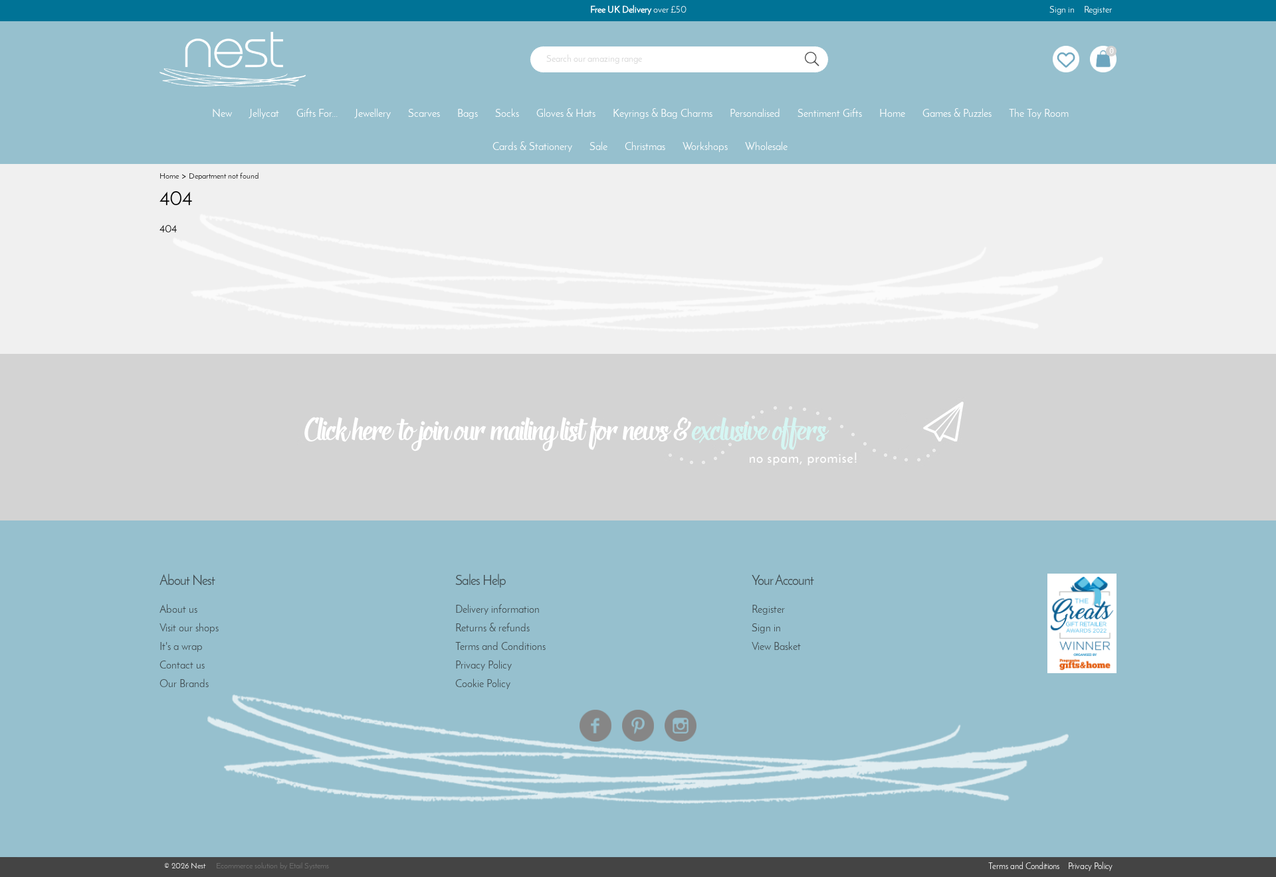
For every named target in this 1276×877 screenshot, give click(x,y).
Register (1098, 10)
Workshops (705, 147)
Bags (467, 114)
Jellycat (264, 114)
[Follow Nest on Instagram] (680, 726)
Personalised (755, 114)
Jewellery (373, 114)
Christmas (645, 147)
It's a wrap (181, 647)
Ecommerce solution (247, 866)
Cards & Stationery (532, 147)
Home (892, 114)
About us (178, 610)
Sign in (1062, 10)
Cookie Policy (482, 684)
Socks (507, 114)
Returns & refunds (492, 628)
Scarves (424, 114)
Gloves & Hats (565, 114)
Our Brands (184, 684)
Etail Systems (309, 866)
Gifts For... (317, 114)
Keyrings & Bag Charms (662, 114)
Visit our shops (189, 628)
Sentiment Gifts (830, 114)
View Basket (776, 647)
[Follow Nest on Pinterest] (638, 726)
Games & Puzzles (957, 114)
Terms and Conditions (500, 647)
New (222, 114)
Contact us (182, 666)
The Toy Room (1039, 114)
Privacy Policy (483, 666)
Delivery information (497, 610)
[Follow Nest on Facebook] (595, 726)
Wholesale (766, 147)
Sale (598, 147)
